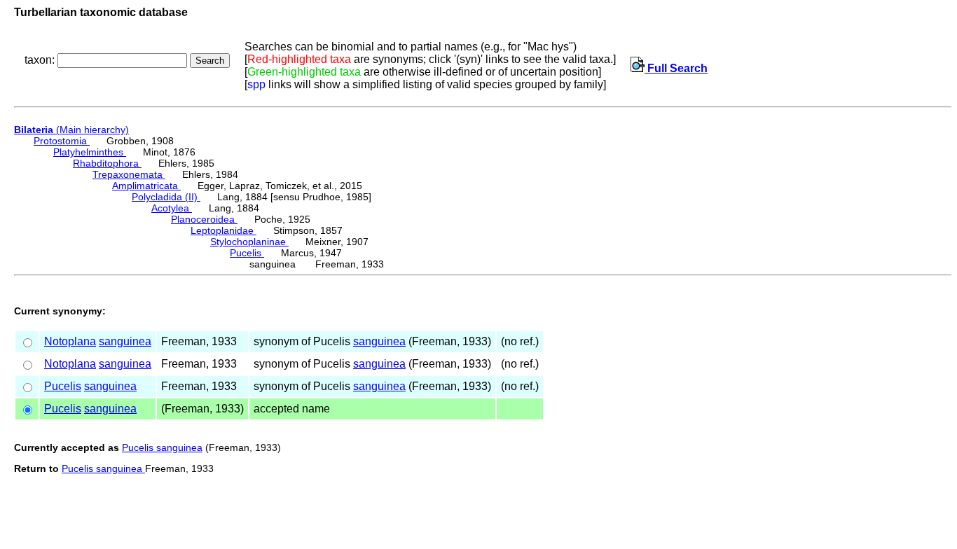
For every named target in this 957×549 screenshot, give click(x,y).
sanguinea (125, 341)
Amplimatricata (146, 185)
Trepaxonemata (128, 174)
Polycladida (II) (166, 196)
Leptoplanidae (223, 230)
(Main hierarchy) (71, 129)
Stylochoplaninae (249, 241)
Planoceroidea (204, 219)
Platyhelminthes (89, 152)
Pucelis (247, 252)
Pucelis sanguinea (162, 447)
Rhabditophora (107, 163)
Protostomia (62, 140)
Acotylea (171, 208)
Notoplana (70, 341)
